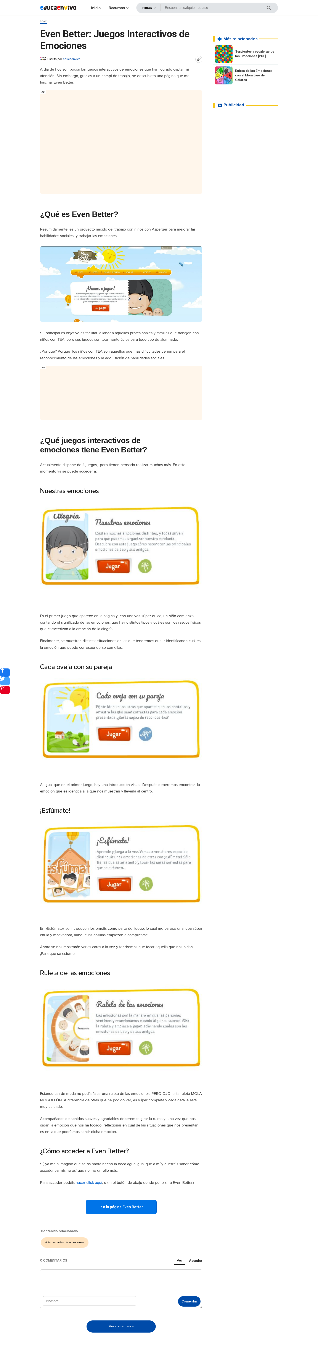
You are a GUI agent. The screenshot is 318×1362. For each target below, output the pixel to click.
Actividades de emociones (66, 1242)
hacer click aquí (89, 1183)
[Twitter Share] (5, 681)
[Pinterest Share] (5, 690)
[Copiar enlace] (198, 59)
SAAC (43, 21)
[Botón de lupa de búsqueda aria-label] (271, 7)
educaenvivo (71, 59)
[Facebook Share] (5, 672)
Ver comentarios (121, 1326)
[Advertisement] (121, 140)
